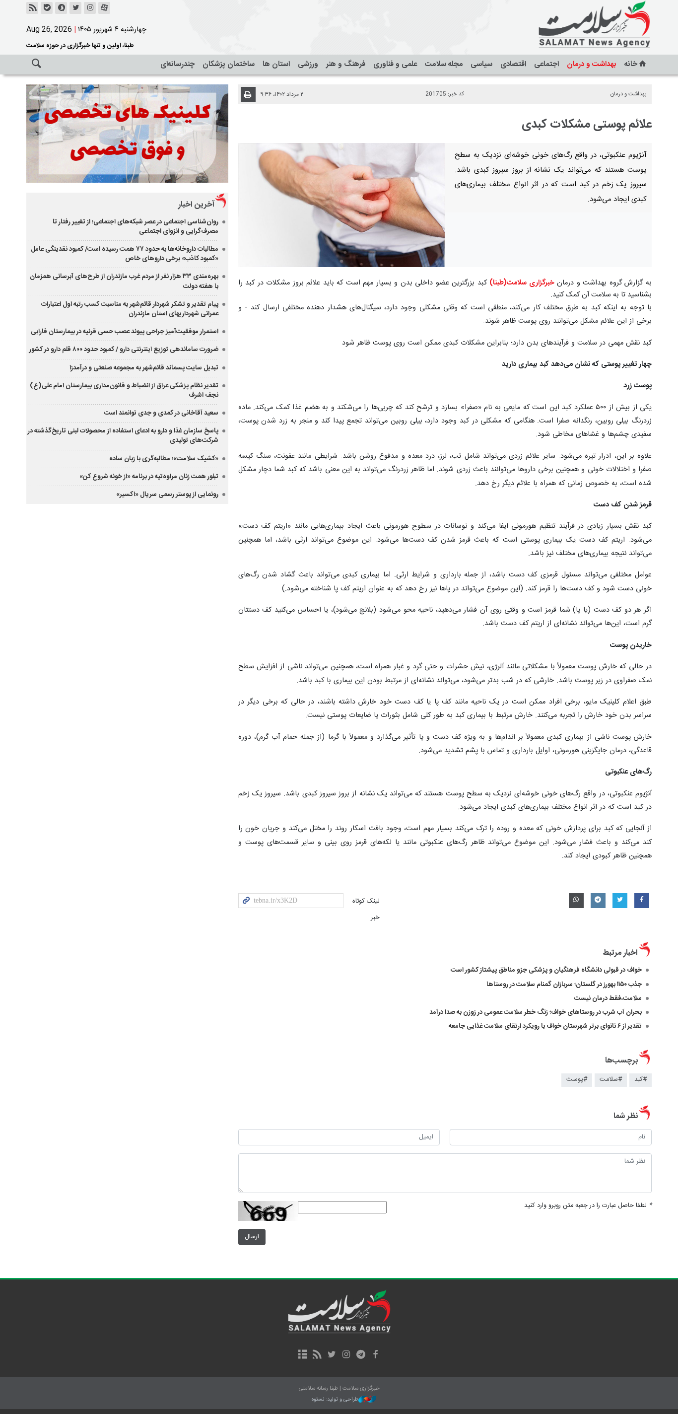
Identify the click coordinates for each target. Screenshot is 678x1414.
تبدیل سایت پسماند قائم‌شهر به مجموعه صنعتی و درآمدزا (143, 367)
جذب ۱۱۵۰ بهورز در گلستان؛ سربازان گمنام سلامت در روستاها (564, 984)
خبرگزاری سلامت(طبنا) (521, 283)
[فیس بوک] (375, 1355)
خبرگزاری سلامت (572, 25)
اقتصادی (513, 64)
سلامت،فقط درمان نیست (607, 998)
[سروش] (61, 8)
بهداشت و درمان (591, 64)
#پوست (576, 1079)
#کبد (640, 1079)
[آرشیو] (302, 1355)
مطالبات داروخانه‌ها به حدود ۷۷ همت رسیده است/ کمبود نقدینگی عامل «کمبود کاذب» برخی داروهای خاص (124, 254)
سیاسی (481, 64)
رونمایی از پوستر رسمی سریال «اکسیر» (167, 494)
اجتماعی (546, 64)
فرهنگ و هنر (345, 64)
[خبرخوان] (32, 8)
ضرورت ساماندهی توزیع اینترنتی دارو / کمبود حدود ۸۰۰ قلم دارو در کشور (123, 349)
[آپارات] (104, 8)
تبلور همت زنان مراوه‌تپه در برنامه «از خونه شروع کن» (148, 476)
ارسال (252, 1237)
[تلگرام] (360, 1355)
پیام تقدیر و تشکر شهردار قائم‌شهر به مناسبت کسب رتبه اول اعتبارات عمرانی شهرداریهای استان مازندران (129, 309)
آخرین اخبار (196, 205)
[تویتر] (75, 8)
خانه (630, 64)
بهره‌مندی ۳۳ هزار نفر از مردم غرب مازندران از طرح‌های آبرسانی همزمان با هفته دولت (124, 281)
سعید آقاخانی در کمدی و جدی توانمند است (161, 413)
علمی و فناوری (395, 64)
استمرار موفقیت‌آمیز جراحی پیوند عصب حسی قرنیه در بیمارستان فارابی (124, 331)
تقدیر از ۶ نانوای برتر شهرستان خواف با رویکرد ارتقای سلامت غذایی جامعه (545, 1026)
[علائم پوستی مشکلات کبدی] (341, 205)
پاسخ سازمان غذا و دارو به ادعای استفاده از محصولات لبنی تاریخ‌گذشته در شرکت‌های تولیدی (123, 435)
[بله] (47, 8)
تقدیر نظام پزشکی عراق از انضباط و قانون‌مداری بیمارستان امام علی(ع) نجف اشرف (124, 390)
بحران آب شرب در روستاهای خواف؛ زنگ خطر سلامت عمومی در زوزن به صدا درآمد (535, 1012)
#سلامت (611, 1079)
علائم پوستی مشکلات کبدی (587, 125)
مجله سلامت (444, 64)
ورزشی (308, 64)
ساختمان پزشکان (229, 64)
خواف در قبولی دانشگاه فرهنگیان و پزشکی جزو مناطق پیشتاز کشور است (546, 970)
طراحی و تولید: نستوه (335, 1400)
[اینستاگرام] (90, 8)
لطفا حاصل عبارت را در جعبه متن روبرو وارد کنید (588, 1205)
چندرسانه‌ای (177, 64)
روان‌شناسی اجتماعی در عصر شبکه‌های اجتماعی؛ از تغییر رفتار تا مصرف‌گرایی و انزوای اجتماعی (135, 226)
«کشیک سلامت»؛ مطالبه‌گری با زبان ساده (163, 458)
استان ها (276, 64)
